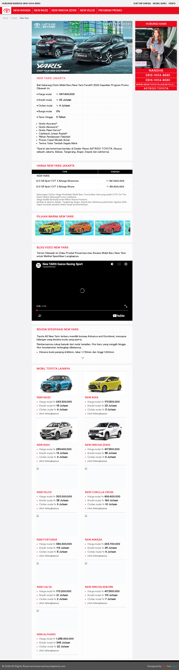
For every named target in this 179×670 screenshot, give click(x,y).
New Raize (41, 10)
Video (172, 3)
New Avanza (21, 10)
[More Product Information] (82, 357)
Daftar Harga (142, 3)
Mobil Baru (159, 3)
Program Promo (110, 10)
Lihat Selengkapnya (49, 413)
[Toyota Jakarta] (6, 10)
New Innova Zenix (63, 10)
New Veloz (87, 10)
